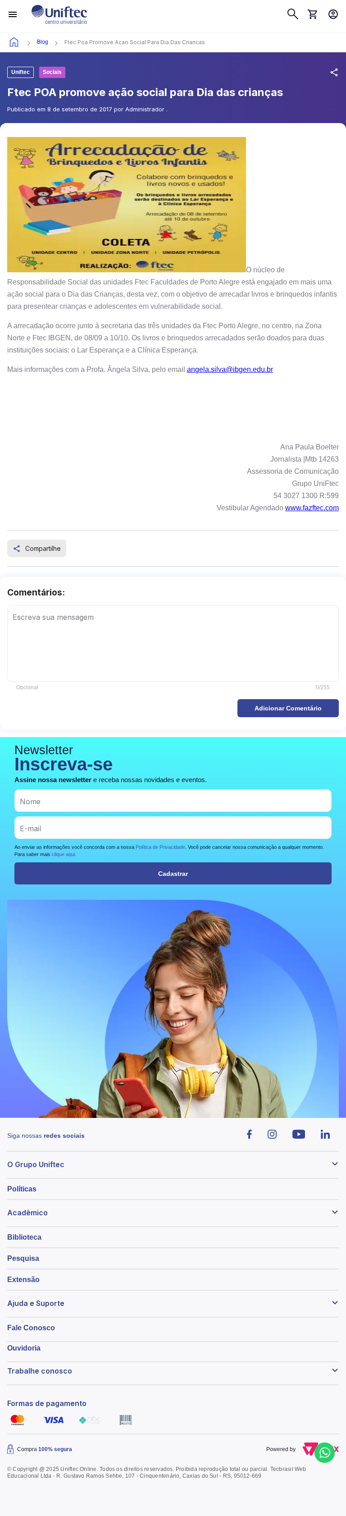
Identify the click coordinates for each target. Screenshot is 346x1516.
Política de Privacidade (160, 847)
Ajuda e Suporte (35, 1303)
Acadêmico (27, 1212)
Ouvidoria (24, 1348)
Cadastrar (173, 873)
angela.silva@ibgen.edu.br (230, 369)
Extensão (23, 1279)
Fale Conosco (31, 1328)
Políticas (21, 1189)
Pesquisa (23, 1258)
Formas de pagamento (46, 1403)
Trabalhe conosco (39, 1370)
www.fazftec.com (312, 508)
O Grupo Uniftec (35, 1164)
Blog (42, 42)
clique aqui (63, 854)
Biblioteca (24, 1237)
